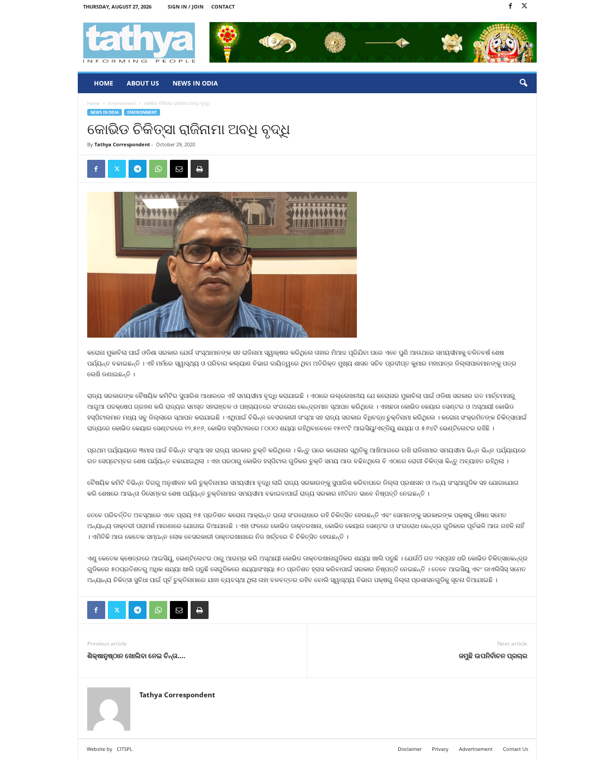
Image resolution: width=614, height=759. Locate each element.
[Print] (200, 169)
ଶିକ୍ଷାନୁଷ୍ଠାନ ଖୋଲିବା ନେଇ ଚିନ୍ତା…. (136, 655)
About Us (143, 83)
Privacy (440, 748)
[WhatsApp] (158, 169)
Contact (223, 6)
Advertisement (476, 748)
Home (103, 83)
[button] (523, 83)
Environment (122, 103)
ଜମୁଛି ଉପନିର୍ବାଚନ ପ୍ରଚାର (493, 655)
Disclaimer (410, 748)
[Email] (179, 169)
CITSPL (125, 748)
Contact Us (515, 748)
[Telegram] (138, 169)
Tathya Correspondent (122, 144)
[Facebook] (510, 6)
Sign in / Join (186, 6)
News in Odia (195, 83)
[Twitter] (524, 6)
